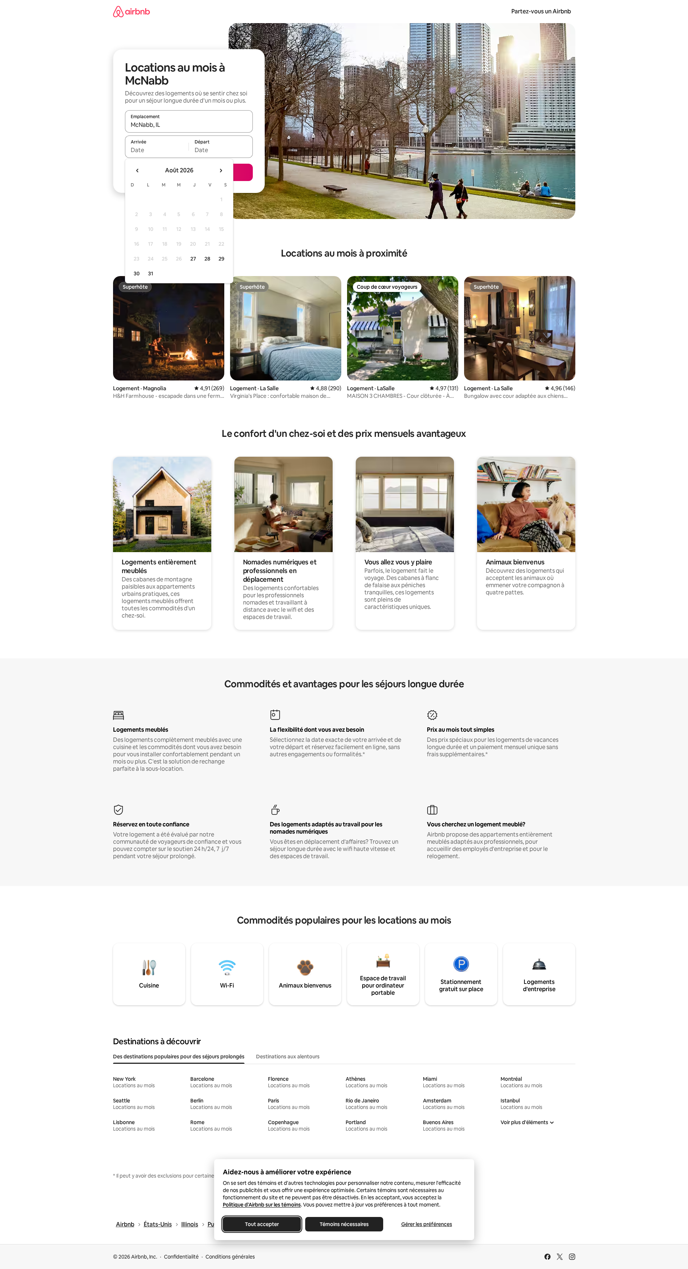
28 (207, 258)
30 (137, 273)
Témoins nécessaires (344, 1224)
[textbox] (157, 150)
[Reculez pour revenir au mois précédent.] (137, 170)
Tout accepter (262, 1224)
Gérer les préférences (426, 1224)
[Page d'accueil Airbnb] (131, 11)
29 (221, 258)
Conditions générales (230, 1256)
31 (150, 273)
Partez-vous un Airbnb (541, 11)
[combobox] (189, 124)
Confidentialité (181, 1256)
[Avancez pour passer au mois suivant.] (220, 170)
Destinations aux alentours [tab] (288, 1056)
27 (193, 258)
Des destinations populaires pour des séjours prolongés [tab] (179, 1056)
